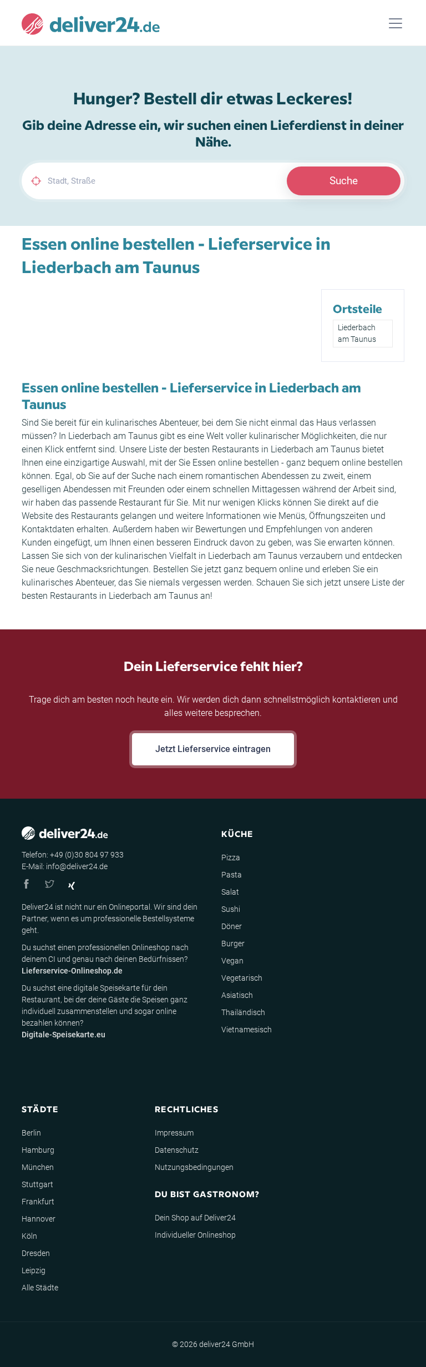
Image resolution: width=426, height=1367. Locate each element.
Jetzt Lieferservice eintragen (213, 749)
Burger (233, 943)
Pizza (230, 857)
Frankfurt (38, 1201)
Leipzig (33, 1270)
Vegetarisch (241, 977)
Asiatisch (237, 995)
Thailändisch (243, 1012)
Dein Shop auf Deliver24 (195, 1217)
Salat (230, 891)
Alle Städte (40, 1287)
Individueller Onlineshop (195, 1234)
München (38, 1167)
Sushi (230, 909)
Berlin (31, 1132)
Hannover (38, 1218)
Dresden (36, 1253)
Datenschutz (177, 1150)
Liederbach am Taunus (357, 333)
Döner (231, 926)
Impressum (174, 1132)
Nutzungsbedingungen (194, 1167)
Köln (29, 1236)
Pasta (231, 874)
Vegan (232, 960)
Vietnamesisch (246, 1029)
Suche (343, 180)
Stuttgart (37, 1184)
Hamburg (38, 1150)
